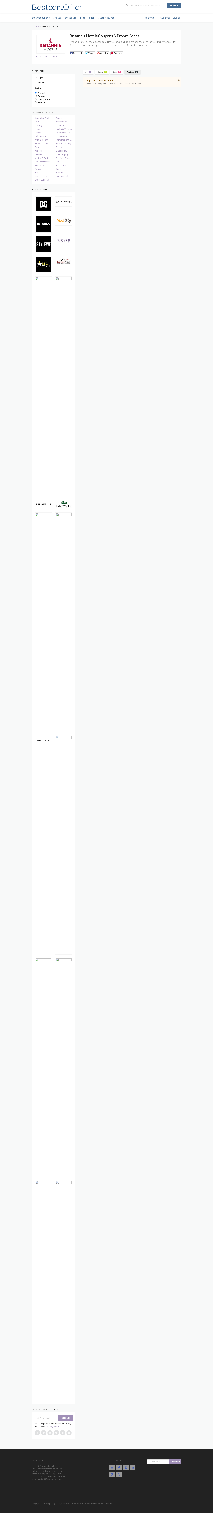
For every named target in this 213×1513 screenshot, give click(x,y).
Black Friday (61, 150)
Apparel (38, 150)
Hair (37, 172)
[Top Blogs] (57, 7)
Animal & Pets (41, 139)
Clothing (38, 125)
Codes (101, 72)
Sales (116, 72)
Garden (38, 132)
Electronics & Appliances (64, 132)
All (87, 72)
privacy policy (53, 1426)
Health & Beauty (63, 143)
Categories (71, 18)
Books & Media (42, 143)
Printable (132, 72)
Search (174, 5)
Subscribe (65, 1418)
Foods (59, 161)
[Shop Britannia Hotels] (50, 44)
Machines (39, 165)
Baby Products (42, 136)
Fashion (59, 147)
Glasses (38, 154)
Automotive (61, 165)
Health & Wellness (64, 129)
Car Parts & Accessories (64, 158)
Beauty (59, 118)
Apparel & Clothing (43, 118)
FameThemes (106, 1503)
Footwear (60, 172)
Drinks (59, 169)
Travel (38, 129)
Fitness (38, 147)
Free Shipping (62, 154)
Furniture (60, 125)
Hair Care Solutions (64, 176)
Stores (57, 18)
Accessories (61, 121)
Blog (82, 18)
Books (38, 169)
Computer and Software (64, 139)
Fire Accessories (42, 161)
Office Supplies (42, 179)
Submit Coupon (106, 18)
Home (38, 121)
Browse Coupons (41, 18)
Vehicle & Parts (42, 158)
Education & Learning (64, 136)
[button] (76, 53)
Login (178, 18)
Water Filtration (42, 176)
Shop (92, 18)
